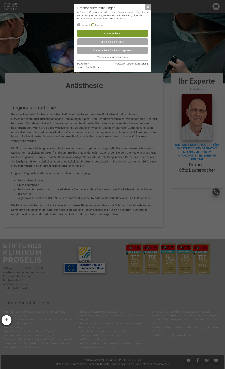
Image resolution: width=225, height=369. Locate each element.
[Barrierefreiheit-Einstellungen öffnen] (6, 320)
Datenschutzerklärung (137, 63)
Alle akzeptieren (112, 33)
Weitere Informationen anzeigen (112, 57)
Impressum (119, 63)
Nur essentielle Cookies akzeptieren (112, 50)
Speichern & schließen (112, 41)
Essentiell (85, 25)
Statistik (99, 25)
